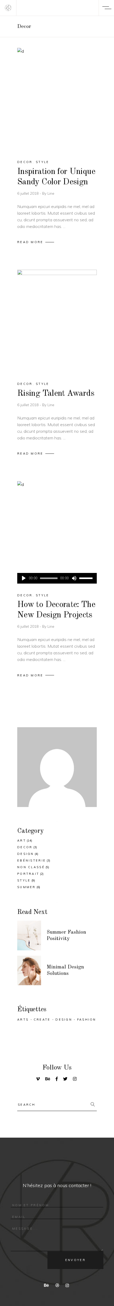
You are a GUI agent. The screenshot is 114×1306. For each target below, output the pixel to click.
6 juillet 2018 (28, 193)
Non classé (31, 867)
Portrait (28, 874)
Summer (26, 887)
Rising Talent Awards (55, 393)
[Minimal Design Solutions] (29, 970)
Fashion (86, 1019)
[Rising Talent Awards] (57, 321)
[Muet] (74, 578)
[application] (57, 578)
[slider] (86, 578)
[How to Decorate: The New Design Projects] (57, 532)
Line (50, 193)
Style (42, 162)
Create (42, 1019)
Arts (23, 1019)
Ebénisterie (31, 860)
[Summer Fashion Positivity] (29, 935)
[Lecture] (23, 578)
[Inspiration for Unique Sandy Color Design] (57, 99)
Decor (25, 162)
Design (25, 854)
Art (21, 840)
